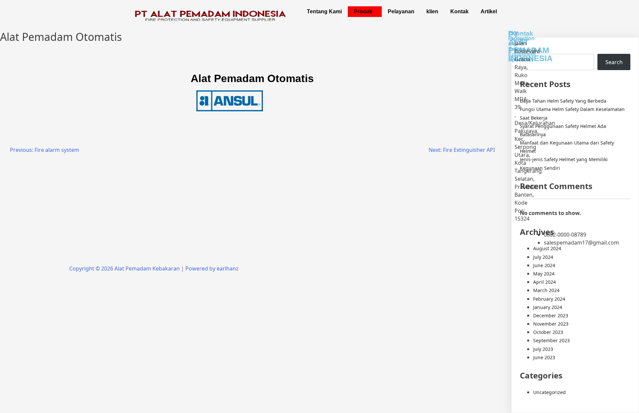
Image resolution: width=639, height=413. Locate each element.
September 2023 (551, 340)
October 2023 (548, 332)
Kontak (459, 11)
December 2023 (550, 315)
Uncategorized (549, 392)
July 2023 (543, 349)
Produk (363, 11)
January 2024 (547, 307)
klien (432, 11)
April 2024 (544, 282)
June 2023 (544, 357)
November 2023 (550, 324)
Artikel (489, 11)
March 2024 (546, 290)
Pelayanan (401, 11)
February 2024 (549, 299)
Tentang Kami (324, 11)
